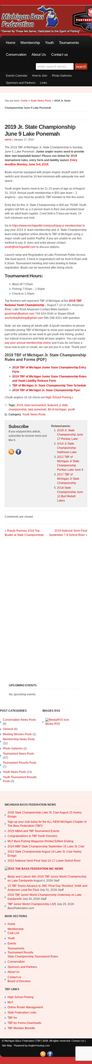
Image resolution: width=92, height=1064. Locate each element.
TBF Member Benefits (21, 1028)
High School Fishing (58, 397)
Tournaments (69, 43)
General (8, 729)
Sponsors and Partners (20, 82)
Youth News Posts (40, 100)
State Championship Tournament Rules (33, 956)
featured (52, 405)
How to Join (39, 75)
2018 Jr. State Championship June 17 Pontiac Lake (70, 435)
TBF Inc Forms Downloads (24, 1023)
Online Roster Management (25, 1007)
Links (43, 82)
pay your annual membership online (28, 342)
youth (71, 409)
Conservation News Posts (19, 719)
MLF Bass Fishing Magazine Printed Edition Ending (40, 841)
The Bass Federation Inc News (39, 868)
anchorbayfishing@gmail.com (24, 318)
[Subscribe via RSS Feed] (11, 452)
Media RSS (52, 723)
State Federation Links (22, 1012)
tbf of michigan (57, 409)
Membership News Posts (19, 739)
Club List (13, 933)
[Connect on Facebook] (18, 452)
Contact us (59, 54)
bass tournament (35, 405)
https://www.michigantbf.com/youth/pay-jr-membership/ (47, 225)
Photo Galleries (62, 75)
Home (10, 43)
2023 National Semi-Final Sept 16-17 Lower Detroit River (44, 860)
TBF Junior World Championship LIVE (32, 904)
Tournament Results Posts (19, 762)
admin (8, 139)
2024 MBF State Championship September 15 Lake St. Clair (46, 846)
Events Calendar (16, 75)
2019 (20, 405)
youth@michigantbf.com (20, 247)
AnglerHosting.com (39, 1045)
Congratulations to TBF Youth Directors (32, 836)
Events (12, 943)
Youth (49, 43)
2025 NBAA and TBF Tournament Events (33, 831)
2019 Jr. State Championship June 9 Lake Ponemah (40, 130)
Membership (30, 43)
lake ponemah (37, 409)
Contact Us (77, 1040)
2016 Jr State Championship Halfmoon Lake (67, 448)
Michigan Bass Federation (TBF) (23, 1040)
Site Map (7, 1045)
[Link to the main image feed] (57, 719)
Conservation (16, 54)
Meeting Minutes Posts (17, 734)
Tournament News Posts (18, 753)
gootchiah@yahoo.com (19, 313)
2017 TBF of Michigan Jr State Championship (68, 479)
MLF (10, 1002)
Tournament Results (20, 952)
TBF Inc (12, 1017)
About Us (39, 54)
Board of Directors (19, 981)
